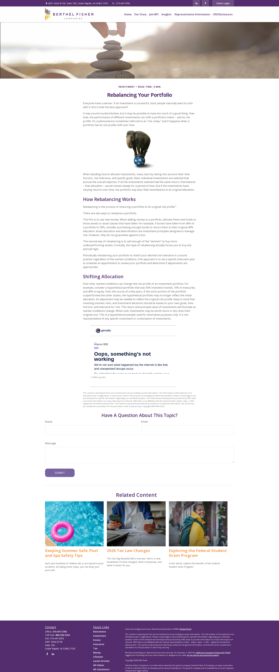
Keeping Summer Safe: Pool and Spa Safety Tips (71, 553)
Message (50, 443)
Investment (99, 635)
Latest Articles (101, 660)
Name (48, 421)
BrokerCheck (185, 629)
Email (144, 421)
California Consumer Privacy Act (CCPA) (213, 652)
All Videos (98, 665)
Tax (95, 648)
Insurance (98, 644)
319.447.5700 (123, 3)
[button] (128, 14)
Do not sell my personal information (203, 655)
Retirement (99, 631)
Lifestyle (98, 656)
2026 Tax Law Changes (128, 550)
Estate (97, 640)
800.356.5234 (63, 635)
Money (97, 652)
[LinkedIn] (196, 3)
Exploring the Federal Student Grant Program (198, 553)
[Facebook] (205, 3)
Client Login (223, 3)
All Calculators (101, 669)
